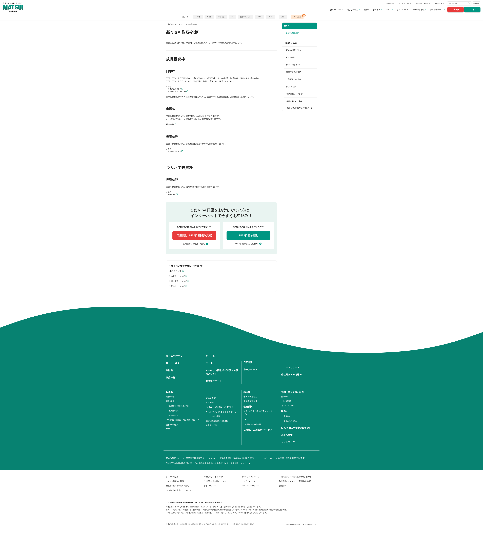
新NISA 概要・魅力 (293, 50)
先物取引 (285, 396)
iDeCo (270, 17)
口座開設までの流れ (294, 79)
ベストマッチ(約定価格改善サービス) (222, 412)
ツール (388, 10)
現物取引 (170, 396)
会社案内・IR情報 (422, 3)
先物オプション (245, 17)
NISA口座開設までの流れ (246, 244)
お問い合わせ (389, 3)
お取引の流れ (291, 87)
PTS (168, 429)
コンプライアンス (249, 481)
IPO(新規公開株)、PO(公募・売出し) (182, 420)
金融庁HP (171, 195)
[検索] (469, 4)
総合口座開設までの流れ (217, 421)
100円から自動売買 (252, 424)
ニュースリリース (290, 367)
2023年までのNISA (293, 72)
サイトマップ (288, 442)
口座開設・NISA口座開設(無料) (194, 235)
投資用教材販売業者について (215, 481)
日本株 (198, 17)
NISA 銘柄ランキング (294, 94)
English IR (439, 3)
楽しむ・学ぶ (352, 10)
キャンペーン (402, 10)
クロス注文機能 (213, 416)
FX (232, 17)
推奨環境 (282, 486)
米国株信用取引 (251, 401)
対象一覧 (170, 124)
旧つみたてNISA (290, 421)
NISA (259, 17)
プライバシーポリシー (250, 486)
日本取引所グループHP (177, 91)
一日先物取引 (287, 401)
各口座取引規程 (172, 477)
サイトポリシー (210, 486)
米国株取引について (178, 281)
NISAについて (175, 271)
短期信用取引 (174, 411)
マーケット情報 (418, 10)
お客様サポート (436, 10)
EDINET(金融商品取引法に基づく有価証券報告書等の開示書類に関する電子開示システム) (206, 463)
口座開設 (455, 9)
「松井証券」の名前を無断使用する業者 (295, 477)
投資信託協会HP (174, 89)
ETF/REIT (210, 403)
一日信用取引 (174, 415)
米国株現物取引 (251, 396)
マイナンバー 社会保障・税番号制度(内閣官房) (284, 458)
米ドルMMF (287, 435)
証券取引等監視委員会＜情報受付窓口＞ (238, 458)
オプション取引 (288, 406)
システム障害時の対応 (175, 481)
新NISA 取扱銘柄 (292, 33)
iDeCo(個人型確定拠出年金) (295, 428)
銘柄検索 (476, 3)
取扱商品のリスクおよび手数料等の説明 (295, 481)
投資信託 (221, 17)
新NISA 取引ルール (293, 65)
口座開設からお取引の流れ (193, 244)
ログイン (472, 9)
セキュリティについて (250, 477)
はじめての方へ (336, 10)
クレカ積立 (297, 17)
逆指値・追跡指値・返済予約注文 (221, 407)
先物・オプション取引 (292, 392)
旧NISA (287, 416)
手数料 (366, 10)
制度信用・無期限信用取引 (179, 406)
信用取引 (170, 401)
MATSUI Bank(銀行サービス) (258, 430)
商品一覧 (185, 17)
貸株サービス (172, 425)
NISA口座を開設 (248, 235)
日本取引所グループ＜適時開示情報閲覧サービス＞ (189, 458)
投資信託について (177, 286)
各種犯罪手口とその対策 (213, 477)
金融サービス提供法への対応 (177, 486)
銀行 (283, 17)
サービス (376, 10)
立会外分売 (211, 398)
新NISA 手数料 (291, 57)
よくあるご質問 (404, 3)
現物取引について (177, 276)
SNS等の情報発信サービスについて (180, 490)
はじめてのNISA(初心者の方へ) (299, 108)
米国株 (209, 17)
